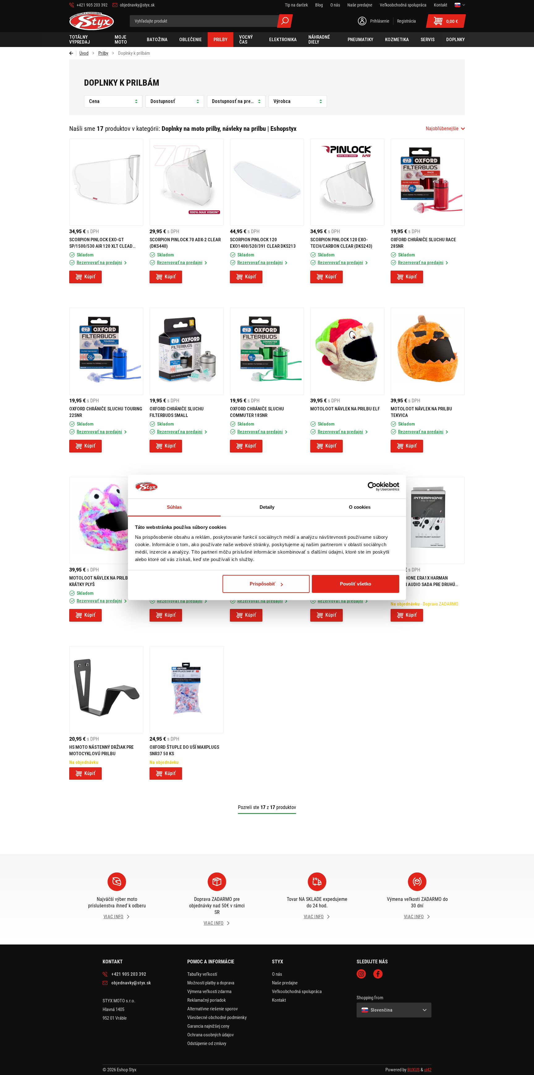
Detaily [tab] (267, 507)
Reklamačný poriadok (206, 1000)
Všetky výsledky (285, 21)
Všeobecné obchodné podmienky (217, 1017)
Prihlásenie (379, 21)
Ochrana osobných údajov (210, 1035)
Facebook (378, 974)
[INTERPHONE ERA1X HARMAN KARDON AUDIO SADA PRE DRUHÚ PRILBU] (428, 520)
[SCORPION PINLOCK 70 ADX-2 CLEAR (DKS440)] (187, 182)
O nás (277, 974)
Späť (72, 53)
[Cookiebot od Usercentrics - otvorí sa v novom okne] (372, 486)
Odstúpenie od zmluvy (206, 1043)
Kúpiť (89, 277)
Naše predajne (285, 983)
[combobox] (445, 128)
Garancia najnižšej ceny (208, 1026)
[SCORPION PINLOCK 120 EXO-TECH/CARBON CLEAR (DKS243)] (347, 182)
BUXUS (413, 1070)
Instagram (361, 974)
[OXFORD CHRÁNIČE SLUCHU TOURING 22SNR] (106, 351)
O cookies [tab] (360, 507)
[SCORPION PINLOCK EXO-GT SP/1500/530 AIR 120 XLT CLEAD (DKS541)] (106, 182)
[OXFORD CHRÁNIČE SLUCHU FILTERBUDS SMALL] (187, 351)
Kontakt (279, 1000)
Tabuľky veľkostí (202, 974)
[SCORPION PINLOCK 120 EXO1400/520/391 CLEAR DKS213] (267, 182)
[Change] (460, 4)
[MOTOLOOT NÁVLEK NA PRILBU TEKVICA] (428, 351)
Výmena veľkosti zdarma (209, 991)
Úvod (83, 53)
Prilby (103, 53)
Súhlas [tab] (174, 507)
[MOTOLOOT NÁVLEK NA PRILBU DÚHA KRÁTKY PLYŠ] (106, 520)
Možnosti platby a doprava (210, 983)
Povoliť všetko (355, 583)
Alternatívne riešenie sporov (212, 1009)
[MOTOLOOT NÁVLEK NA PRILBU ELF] (347, 351)
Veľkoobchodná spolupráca (297, 991)
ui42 (427, 1070)
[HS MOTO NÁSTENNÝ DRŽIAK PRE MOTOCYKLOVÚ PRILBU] (106, 689)
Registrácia (406, 21)
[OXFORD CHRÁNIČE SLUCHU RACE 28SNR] (428, 182)
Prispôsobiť (262, 583)
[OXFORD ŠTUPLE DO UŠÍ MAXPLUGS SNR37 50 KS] (187, 689)
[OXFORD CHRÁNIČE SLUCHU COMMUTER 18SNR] (267, 351)
